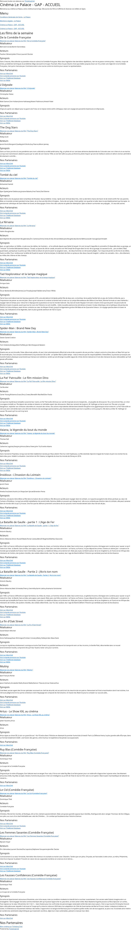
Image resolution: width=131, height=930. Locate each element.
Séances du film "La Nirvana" (25, 226)
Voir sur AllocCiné (6, 73)
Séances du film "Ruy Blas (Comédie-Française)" (32, 753)
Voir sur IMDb (5, 80)
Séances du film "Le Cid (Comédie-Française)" (31, 793)
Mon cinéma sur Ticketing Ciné (11, 926)
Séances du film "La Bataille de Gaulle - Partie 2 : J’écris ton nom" (38, 575)
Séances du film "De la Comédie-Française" (30, 41)
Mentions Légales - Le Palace (10, 21)
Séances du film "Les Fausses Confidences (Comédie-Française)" (38, 879)
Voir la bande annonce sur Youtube (13, 76)
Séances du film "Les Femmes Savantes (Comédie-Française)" (37, 836)
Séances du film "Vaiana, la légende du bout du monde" (35, 433)
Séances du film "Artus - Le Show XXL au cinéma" (32, 715)
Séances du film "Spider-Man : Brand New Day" (32, 332)
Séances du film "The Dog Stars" (26, 131)
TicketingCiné (30, 1)
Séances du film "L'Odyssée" (25, 88)
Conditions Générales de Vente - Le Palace (15, 17)
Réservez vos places (7, 41)
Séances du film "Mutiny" (24, 670)
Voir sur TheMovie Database (10, 78)
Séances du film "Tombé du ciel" (26, 178)
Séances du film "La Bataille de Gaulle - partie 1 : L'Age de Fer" (37, 526)
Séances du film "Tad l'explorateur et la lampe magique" (35, 277)
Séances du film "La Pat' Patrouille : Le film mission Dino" (35, 381)
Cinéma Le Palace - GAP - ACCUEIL (12, 25)
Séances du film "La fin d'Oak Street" (28, 625)
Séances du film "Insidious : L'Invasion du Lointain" (33, 478)
